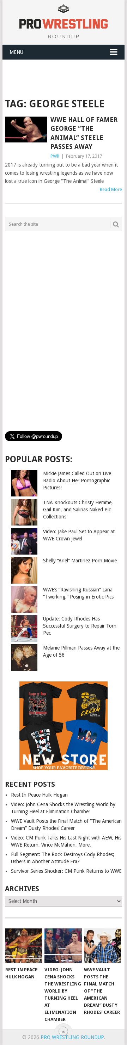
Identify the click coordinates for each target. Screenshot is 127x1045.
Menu (16, 52)
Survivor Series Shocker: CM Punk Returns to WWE (66, 871)
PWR (54, 156)
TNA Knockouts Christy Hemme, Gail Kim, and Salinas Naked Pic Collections (78, 509)
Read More (111, 189)
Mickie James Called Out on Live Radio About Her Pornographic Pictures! (77, 480)
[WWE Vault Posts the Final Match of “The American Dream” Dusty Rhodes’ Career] (102, 945)
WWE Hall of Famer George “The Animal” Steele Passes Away (83, 133)
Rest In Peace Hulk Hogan (39, 795)
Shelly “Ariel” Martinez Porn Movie (80, 560)
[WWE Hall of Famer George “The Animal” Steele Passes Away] (26, 129)
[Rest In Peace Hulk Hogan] (23, 945)
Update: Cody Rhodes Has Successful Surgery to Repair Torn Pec (79, 626)
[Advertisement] (66, 77)
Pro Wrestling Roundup (72, 1037)
